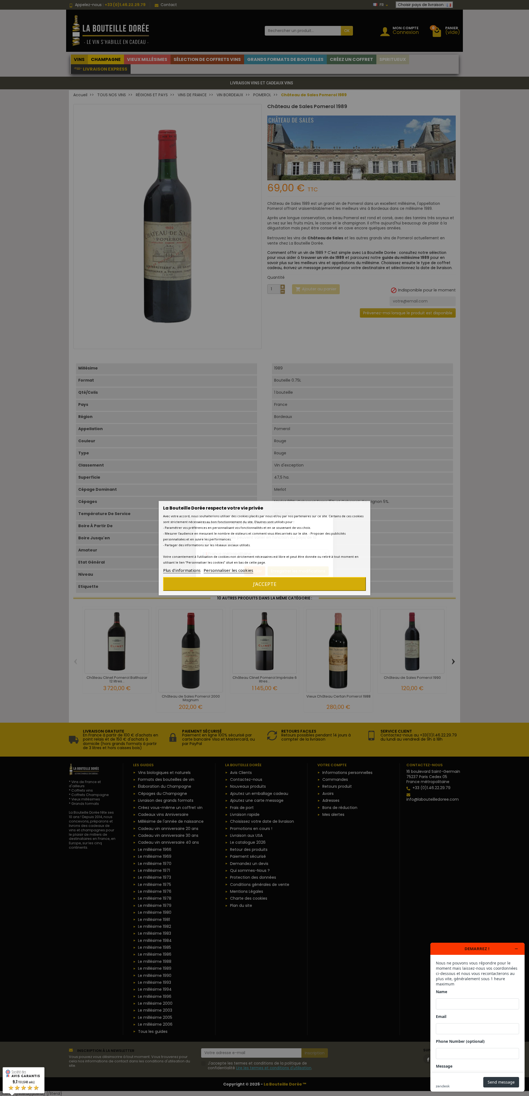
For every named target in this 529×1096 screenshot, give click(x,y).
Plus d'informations (182, 570)
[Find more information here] (477, 1017)
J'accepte (264, 584)
